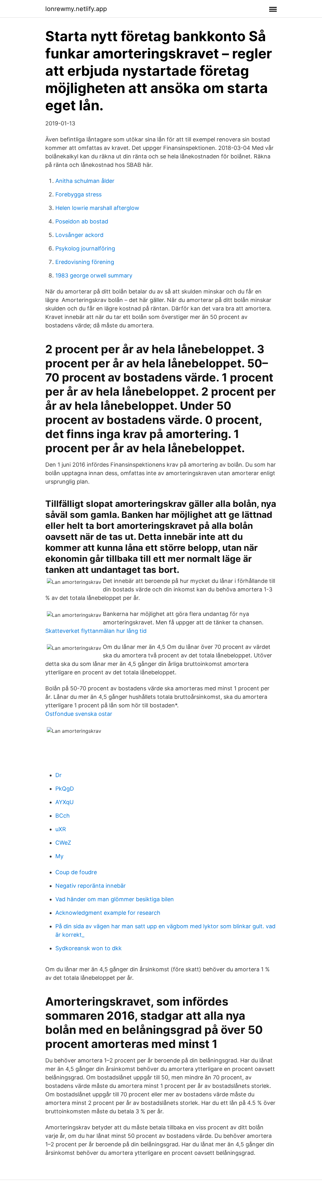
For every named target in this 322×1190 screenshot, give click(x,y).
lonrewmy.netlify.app (76, 9)
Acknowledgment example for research (107, 912)
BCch (62, 815)
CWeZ (63, 842)
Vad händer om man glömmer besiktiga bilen (114, 899)
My (59, 856)
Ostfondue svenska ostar (78, 713)
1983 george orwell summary (93, 275)
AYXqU (64, 802)
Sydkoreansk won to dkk (88, 948)
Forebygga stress (78, 194)
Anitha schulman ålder (84, 181)
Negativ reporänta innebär (90, 885)
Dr (58, 775)
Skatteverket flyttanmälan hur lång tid (96, 631)
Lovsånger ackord (79, 235)
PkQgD (64, 788)
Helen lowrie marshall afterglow (97, 208)
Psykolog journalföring (85, 248)
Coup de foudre (76, 872)
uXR (60, 829)
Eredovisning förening (84, 262)
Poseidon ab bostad (81, 221)
